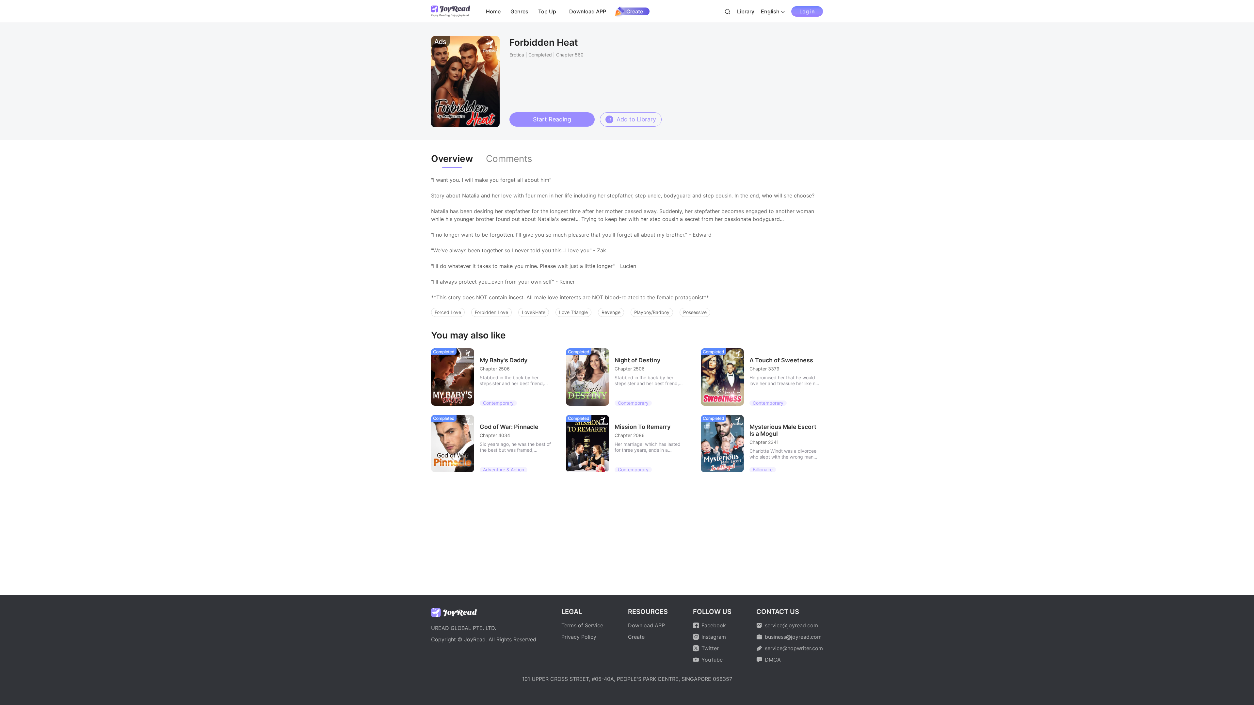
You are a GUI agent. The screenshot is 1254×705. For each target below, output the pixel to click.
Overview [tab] (452, 158)
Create (634, 11)
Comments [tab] (509, 158)
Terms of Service (582, 625)
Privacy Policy (578, 637)
